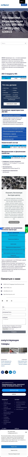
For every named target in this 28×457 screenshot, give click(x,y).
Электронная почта (6, 312)
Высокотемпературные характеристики (13, 131)
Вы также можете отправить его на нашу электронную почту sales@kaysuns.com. (11, 326)
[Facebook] (2, 300)
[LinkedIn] (10, 372)
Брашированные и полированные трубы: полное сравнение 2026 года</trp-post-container (14, 353)
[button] (26, 432)
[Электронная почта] (14, 372)
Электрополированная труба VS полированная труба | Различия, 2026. (5, 353)
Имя (3, 307)
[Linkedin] (7, 300)
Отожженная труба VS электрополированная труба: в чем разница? (23, 353)
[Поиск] (25, 43)
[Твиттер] (6, 372)
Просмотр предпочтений (14, 453)
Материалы (8, 11)
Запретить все (14, 450)
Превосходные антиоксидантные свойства (14, 128)
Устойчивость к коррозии (10, 133)
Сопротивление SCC (9, 139)
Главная (3, 11)
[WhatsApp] (26, 228)
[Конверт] (11, 300)
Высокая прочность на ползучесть (12, 115)
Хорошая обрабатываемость (11, 136)
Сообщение (4, 317)
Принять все (14, 446)
